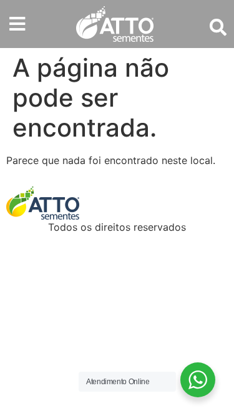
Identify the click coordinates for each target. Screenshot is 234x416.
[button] (17, 24)
